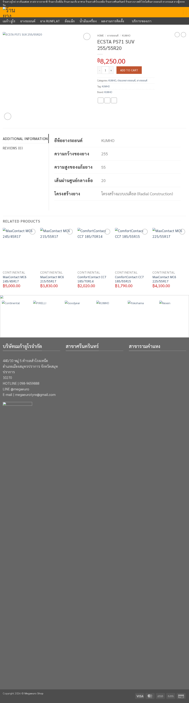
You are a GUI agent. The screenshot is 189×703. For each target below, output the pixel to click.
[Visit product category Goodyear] (79, 314)
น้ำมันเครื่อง (88, 21)
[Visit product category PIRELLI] (47, 314)
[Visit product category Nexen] (173, 314)
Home (100, 35)
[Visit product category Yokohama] (142, 314)
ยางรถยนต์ (27, 21)
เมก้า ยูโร (9, 21)
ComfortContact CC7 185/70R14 (92, 279)
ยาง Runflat (50, 21)
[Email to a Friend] (114, 100)
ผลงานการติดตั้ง (112, 21)
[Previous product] (183, 34)
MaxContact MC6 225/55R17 (164, 279)
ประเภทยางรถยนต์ (126, 80)
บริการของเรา (142, 21)
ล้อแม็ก (70, 21)
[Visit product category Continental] (16, 314)
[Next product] (177, 34)
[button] (7, 116)
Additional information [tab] (25, 138)
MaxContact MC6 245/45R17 (15, 279)
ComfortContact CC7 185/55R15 (129, 279)
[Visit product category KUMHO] (110, 314)
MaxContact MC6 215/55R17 (52, 279)
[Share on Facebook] (101, 100)
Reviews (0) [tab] (13, 148)
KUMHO (126, 35)
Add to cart (129, 70)
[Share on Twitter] (107, 100)
